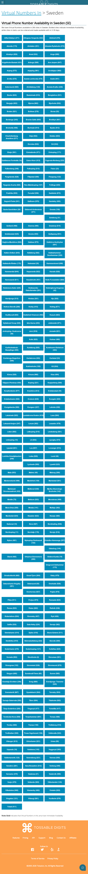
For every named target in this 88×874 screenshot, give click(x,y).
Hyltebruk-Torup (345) (12, 323)
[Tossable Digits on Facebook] (32, 850)
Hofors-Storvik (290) (12, 306)
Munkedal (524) (12, 516)
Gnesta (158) (55, 209)
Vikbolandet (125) (55, 782)
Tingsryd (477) (33, 708)
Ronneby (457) (33, 616)
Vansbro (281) (11, 765)
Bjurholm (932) (55, 103)
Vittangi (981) (33, 798)
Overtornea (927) (33, 592)
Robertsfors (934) (12, 616)
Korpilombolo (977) (12, 391)
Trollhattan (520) (11, 733)
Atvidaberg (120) (33, 87)
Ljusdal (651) (12, 448)
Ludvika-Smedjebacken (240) (11, 457)
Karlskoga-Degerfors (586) (11, 359)
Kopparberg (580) (55, 382)
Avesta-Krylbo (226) (55, 87)
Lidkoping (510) (33, 431)
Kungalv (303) (54, 399)
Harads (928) (55, 271)
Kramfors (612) (33, 391)
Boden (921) (12, 111)
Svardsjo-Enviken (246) (11, 681)
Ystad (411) (11, 806)
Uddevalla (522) (55, 733)
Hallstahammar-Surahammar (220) (54, 253)
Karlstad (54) (55, 358)
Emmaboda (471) (33, 152)
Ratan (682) (33, 608)
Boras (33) (55, 111)
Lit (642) (33, 440)
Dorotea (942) (33, 144)
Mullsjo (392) (55, 507)
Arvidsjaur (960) (54, 70)
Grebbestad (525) (12, 234)
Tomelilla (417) (55, 708)
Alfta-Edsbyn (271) (11, 38)
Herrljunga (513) (11, 298)
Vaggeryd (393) (55, 749)
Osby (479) (54, 575)
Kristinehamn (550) (12, 399)
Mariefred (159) (33, 480)
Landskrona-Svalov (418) (33, 415)
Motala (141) (33, 507)
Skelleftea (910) (12, 641)
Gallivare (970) (33, 201)
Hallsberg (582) (33, 252)
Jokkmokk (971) (54, 323)
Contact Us (61, 838)
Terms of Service (37, 858)
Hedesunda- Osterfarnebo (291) (33, 289)
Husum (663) (55, 315)
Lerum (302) (33, 423)
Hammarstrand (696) (54, 263)
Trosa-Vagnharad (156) (33, 733)
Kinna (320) (11, 374)
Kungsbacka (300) (11, 407)
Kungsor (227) (33, 407)
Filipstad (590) (33, 176)
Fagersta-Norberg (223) (54, 160)
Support (42, 838)
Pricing (25, 838)
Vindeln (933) (54, 790)
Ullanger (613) (11, 741)
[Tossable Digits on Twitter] (42, 850)
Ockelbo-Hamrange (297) (55, 540)
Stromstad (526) (33, 665)
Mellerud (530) (33, 489)
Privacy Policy (52, 858)
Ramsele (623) (55, 600)
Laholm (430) (54, 407)
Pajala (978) (54, 592)
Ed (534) (54, 144)
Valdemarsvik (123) (12, 757)
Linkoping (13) (12, 440)
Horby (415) (33, 306)
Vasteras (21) (33, 774)
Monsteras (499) (54, 499)
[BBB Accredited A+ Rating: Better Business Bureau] (58, 850)
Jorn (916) (33, 331)
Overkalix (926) (55, 583)
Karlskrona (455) (33, 358)
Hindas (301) (33, 298)
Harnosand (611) (12, 279)
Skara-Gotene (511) (55, 632)
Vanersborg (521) (33, 757)
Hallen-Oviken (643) (12, 252)
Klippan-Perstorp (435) (12, 382)
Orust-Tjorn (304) (33, 575)
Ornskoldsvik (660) (11, 575)
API (33, 838)
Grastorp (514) (55, 225)
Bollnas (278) (33, 111)
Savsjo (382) (55, 624)
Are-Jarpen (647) (54, 62)
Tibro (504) (33, 700)
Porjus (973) (33, 600)
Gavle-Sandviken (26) (11, 209)
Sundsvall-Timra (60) (33, 673)
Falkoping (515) (33, 168)
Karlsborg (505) (33, 347)
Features (16, 838)
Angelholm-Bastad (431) (12, 62)
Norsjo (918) (55, 532)
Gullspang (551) (54, 234)
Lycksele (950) (33, 464)
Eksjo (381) (11, 152)
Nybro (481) (12, 540)
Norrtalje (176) (33, 532)
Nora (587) (33, 524)
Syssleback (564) (33, 692)
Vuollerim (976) (55, 798)
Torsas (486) (55, 716)
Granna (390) (33, 225)
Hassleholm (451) (33, 279)
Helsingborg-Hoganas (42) (55, 289)
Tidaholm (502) (55, 700)
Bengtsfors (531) (54, 95)
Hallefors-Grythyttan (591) (55, 243)
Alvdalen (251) (33, 46)
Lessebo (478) (55, 423)
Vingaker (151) (12, 798)
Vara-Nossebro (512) (33, 765)
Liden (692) (11, 431)
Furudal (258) (33, 193)
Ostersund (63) (33, 583)
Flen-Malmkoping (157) (33, 185)
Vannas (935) (54, 757)
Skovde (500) (54, 641)
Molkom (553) (33, 499)
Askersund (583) (12, 87)
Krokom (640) (33, 399)
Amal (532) (33, 54)
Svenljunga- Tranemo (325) (54, 682)
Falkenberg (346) (12, 168)
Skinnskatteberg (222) (33, 641)
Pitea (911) (12, 600)
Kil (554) (55, 366)
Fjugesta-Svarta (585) (11, 185)
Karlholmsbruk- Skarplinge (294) (11, 348)
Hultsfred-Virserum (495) (33, 315)
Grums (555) (33, 234)
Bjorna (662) (33, 103)
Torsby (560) (12, 725)
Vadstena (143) (33, 749)
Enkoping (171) (55, 152)
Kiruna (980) (33, 374)
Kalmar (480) (55, 339)
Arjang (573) (12, 70)
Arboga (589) (33, 62)
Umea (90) (55, 741)
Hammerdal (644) (12, 271)
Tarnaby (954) (54, 692)
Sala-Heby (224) (33, 624)
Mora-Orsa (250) (11, 507)
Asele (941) (54, 78)
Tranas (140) (33, 725)
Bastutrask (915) (33, 95)
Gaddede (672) (55, 193)
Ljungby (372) (54, 440)
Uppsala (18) (12, 749)
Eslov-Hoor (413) (33, 160)
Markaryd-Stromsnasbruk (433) (11, 490)
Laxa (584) (55, 415)
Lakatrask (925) (12, 415)
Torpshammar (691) (33, 716)
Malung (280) (55, 472)
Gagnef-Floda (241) (12, 201)
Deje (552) (33, 136)
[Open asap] (82, 867)
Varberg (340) (54, 765)
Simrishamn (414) (12, 632)
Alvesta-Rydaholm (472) (54, 46)
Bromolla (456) (12, 127)
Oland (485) (11, 556)
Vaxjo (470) (11, 782)
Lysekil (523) (55, 464)
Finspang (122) (55, 176)
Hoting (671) (55, 306)
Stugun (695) (12, 673)
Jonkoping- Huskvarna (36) (11, 332)
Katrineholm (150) (33, 366)
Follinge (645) (54, 185)
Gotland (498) (11, 225)
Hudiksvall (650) (11, 315)
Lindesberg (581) (55, 431)
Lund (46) (55, 456)
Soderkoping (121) (33, 649)
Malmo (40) (33, 472)
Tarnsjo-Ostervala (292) (11, 700)
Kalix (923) (33, 339)
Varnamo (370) (12, 774)
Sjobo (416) (33, 632)
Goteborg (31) (54, 217)
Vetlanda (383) (33, 782)
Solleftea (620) (55, 649)
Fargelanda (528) (12, 176)
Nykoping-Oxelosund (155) (33, 541)
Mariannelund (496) (12, 480)
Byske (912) (55, 127)
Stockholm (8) (33, 657)
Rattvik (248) (55, 608)
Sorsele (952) (12, 657)
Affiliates (72, 838)
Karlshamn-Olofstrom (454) (55, 348)
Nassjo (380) (55, 516)
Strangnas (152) (11, 665)
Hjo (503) (54, 298)
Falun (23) (55, 168)
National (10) (12, 524)
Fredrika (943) (11, 193)
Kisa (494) (55, 374)
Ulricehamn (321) (33, 741)
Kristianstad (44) (54, 391)
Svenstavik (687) (12, 692)
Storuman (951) (55, 657)
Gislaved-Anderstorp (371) (33, 210)
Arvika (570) (12, 78)
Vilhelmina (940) (11, 790)
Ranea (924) (12, 608)
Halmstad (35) (33, 263)
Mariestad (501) (55, 480)
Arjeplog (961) (33, 70)
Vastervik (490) (55, 774)
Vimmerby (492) (33, 790)
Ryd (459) (55, 616)
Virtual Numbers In (21, 13)
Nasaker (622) (33, 516)
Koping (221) (33, 382)
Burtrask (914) (33, 127)
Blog (51, 838)
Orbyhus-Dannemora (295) (33, 557)
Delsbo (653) (55, 136)
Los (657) (33, 448)
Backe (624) (12, 95)
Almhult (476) (54, 38)
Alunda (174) (12, 46)
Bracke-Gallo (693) (33, 119)
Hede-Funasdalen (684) (54, 279)
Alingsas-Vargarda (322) (33, 38)
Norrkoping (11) (11, 532)
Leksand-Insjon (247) (11, 423)
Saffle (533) (11, 624)
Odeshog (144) (55, 548)
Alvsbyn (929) (11, 54)
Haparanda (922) (33, 271)
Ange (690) (54, 54)
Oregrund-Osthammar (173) (55, 566)
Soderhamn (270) (12, 649)
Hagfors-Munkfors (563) (11, 242)
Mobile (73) (11, 499)
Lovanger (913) (55, 448)
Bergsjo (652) (11, 103)
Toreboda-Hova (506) (11, 716)
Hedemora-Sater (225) (12, 288)
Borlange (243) (12, 119)
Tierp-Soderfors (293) (11, 708)
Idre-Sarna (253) (33, 323)
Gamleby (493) (55, 201)
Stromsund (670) (54, 665)
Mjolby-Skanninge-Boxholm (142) (54, 490)
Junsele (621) (54, 331)
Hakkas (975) (33, 242)
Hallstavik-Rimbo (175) (12, 263)
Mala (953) (12, 472)
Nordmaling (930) (55, 524)
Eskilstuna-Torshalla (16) (12, 160)
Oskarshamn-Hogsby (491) (11, 584)
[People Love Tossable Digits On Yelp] (52, 850)
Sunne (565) (55, 673)
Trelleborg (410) (54, 725)
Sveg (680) (33, 681)
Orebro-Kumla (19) (54, 556)
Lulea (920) (33, 456)
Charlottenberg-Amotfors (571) (11, 137)
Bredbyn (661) (55, 119)
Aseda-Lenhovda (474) (33, 78)
